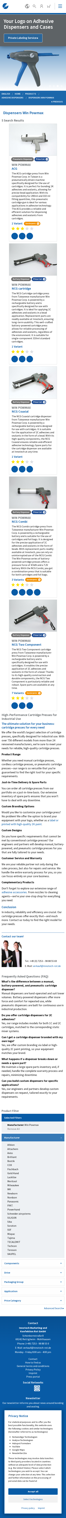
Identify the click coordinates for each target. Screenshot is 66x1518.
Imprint (41, 1508)
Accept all (33, 1491)
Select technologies (33, 1499)
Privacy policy (28, 1508)
